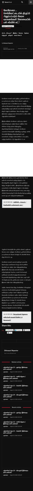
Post (3, 330)
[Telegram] (18, 54)
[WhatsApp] (13, 54)
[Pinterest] (22, 54)
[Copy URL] (26, 54)
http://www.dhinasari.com (10, 353)
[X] (9, 54)
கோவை (21, 33)
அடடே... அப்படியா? (7, 33)
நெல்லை (26, 33)
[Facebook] (5, 54)
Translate (8, 28)
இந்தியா (15, 33)
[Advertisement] (16, 76)
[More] (30, 54)
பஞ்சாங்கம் (5, 371)
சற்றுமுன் (4, 35)
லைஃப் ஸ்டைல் (18, 35)
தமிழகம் (10, 35)
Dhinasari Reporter (8, 43)
